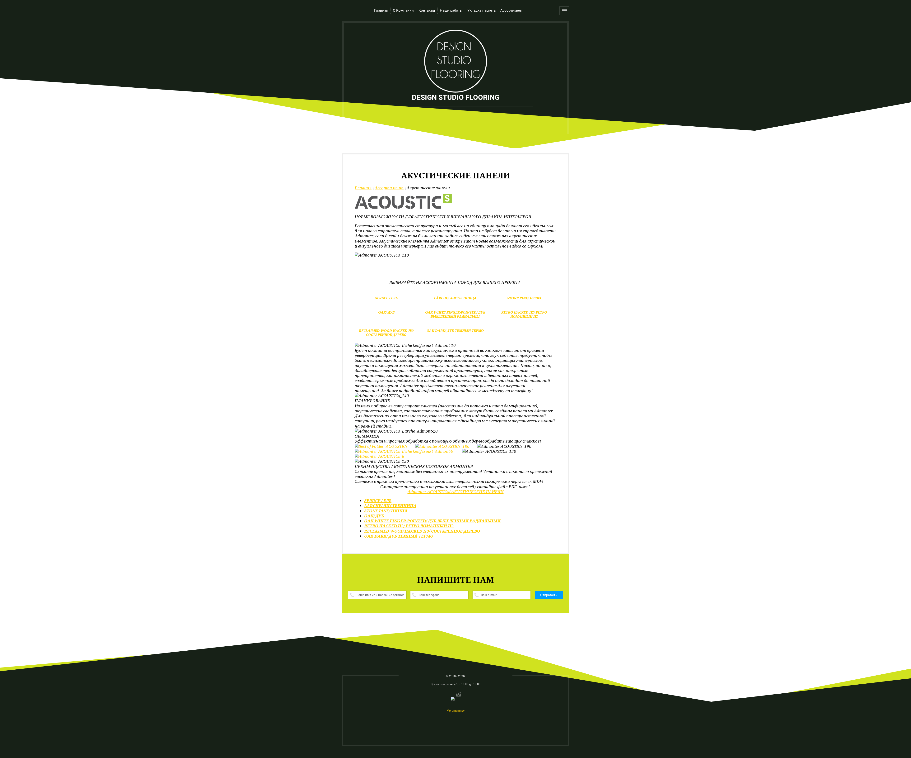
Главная (363, 188)
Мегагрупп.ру (456, 710)
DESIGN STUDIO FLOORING (455, 97)
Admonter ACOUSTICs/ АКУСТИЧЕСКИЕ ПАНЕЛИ (456, 491)
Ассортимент (389, 188)
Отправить (548, 595)
